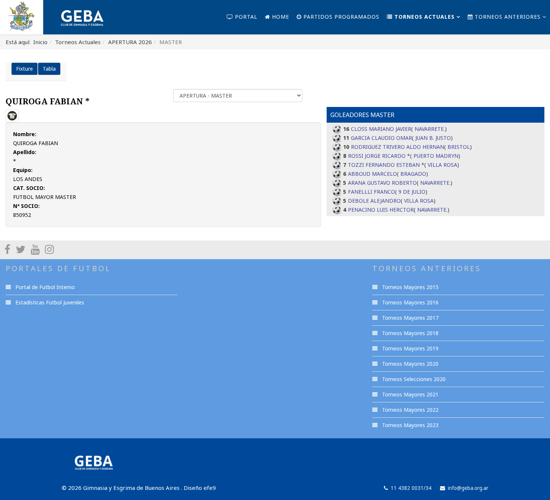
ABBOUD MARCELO (372, 173)
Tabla (49, 68)
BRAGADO (413, 173)
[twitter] (20, 249)
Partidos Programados (340, 16)
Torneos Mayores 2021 (410, 394)
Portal (245, 16)
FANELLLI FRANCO (371, 191)
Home (279, 16)
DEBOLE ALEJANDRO (374, 200)
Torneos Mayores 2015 (410, 287)
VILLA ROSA (442, 164)
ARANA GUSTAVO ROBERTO (382, 182)
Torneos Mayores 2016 (410, 302)
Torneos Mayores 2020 (410, 363)
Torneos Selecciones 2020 (413, 379)
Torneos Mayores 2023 (410, 425)
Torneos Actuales (423, 16)
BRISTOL (458, 146)
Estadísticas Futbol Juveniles (49, 302)
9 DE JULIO (411, 191)
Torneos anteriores (507, 16)
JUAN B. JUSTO (433, 137)
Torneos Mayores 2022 (410, 409)
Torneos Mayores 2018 (410, 333)
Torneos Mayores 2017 (410, 317)
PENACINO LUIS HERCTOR (381, 209)
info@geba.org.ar (468, 488)
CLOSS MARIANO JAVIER (381, 128)
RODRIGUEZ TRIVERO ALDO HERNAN (397, 146)
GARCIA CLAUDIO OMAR (381, 137)
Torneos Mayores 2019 (410, 348)
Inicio (40, 42)
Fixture (24, 68)
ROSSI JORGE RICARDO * (379, 155)
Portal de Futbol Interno (44, 287)
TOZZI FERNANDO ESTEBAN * (386, 164)
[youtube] (35, 249)
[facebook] (7, 249)
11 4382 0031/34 (411, 488)
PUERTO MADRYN (435, 155)
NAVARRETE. (430, 128)
